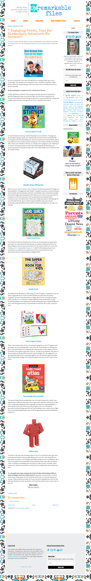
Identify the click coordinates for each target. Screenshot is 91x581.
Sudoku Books (33, 289)
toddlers (74, 121)
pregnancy (71, 117)
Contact (77, 20)
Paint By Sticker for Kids (33, 132)
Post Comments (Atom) (22, 508)
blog (76, 97)
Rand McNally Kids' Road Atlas (33, 396)
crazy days (68, 102)
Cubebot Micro (33, 451)
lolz (64, 110)
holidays (65, 108)
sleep (76, 119)
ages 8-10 (15, 248)
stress (81, 119)
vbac (78, 121)
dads (75, 102)
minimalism (73, 111)
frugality (72, 104)
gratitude (65, 106)
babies (79, 95)
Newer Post (11, 505)
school (77, 117)
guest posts (72, 106)
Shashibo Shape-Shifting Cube (33, 185)
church (75, 100)
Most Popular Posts (58, 20)
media (74, 110)
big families (70, 97)
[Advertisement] (33, 521)
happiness (80, 106)
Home (13, 20)
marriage (69, 110)
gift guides (14, 493)
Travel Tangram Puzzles (33, 341)
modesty (65, 113)
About (25, 20)
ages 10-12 (31, 248)
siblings (71, 119)
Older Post (56, 505)
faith (68, 104)
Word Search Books (33, 238)
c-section (81, 97)
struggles (65, 121)
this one (19, 299)
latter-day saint (73, 108)
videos (81, 121)
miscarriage (80, 111)
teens (70, 121)
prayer (64, 117)
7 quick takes (69, 95)
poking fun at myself (75, 115)
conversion (80, 100)
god (82, 104)
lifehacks (80, 108)
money (69, 113)
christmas (70, 100)
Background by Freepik (26, 566)
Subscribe (39, 20)
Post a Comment (14, 501)
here (38, 43)
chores (65, 100)
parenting (75, 113)
